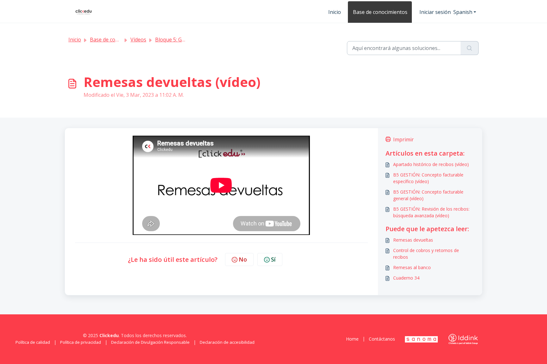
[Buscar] (470, 48)
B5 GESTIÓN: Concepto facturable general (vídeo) (428, 195)
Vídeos (138, 39)
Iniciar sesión (435, 12)
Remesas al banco (412, 267)
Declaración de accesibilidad (227, 342)
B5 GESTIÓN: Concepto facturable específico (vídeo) (428, 178)
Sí (273, 259)
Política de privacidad (80, 342)
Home (352, 339)
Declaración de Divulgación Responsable (150, 342)
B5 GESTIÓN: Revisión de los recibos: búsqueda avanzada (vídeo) (431, 212)
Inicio (334, 12)
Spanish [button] (462, 12)
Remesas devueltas (413, 240)
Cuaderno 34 (406, 278)
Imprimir (403, 139)
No (243, 259)
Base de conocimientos (380, 12)
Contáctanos (382, 339)
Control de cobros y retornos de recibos (426, 253)
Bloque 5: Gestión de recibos (188, 39)
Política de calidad (33, 342)
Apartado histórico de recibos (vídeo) (431, 164)
